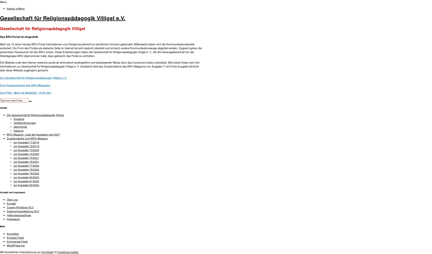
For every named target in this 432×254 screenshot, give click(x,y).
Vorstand (19, 119)
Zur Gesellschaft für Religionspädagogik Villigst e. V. (33, 78)
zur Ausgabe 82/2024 (26, 185)
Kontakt (11, 203)
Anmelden (13, 234)
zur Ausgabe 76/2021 (26, 162)
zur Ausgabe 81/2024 (26, 181)
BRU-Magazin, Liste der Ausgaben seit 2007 (33, 134)
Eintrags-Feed (15, 238)
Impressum (13, 219)
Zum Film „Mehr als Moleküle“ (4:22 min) (25, 93)
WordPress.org (16, 245)
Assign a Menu (16, 8)
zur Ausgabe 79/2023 (26, 173)
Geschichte (20, 127)
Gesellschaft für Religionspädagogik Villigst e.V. (62, 18)
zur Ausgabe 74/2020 (26, 154)
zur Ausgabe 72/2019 (26, 146)
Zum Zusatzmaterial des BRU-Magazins (25, 85)
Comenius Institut (68, 252)
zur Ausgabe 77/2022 (26, 166)
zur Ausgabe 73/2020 (26, 150)
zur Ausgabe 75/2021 (26, 158)
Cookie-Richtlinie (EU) (20, 207)
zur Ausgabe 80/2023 (26, 177)
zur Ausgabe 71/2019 (26, 142)
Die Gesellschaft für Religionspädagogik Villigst (35, 115)
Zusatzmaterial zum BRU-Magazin (27, 138)
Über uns (12, 200)
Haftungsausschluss (19, 215)
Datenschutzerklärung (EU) (23, 211)
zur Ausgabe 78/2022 (26, 169)
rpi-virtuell (47, 252)
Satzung (18, 131)
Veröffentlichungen (25, 123)
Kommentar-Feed (17, 242)
